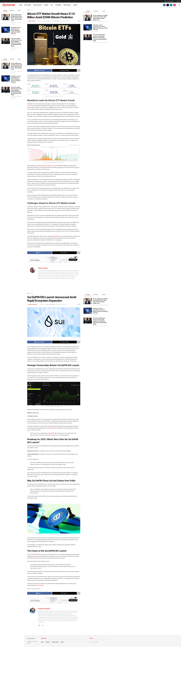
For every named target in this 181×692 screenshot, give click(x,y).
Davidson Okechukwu (32, 304)
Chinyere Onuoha (31, 21)
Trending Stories (56, 21)
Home (20, 5)
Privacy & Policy (55, 642)
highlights (56, 236)
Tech (51, 5)
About (42, 642)
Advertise (48, 642)
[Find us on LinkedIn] (171, 5)
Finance (46, 5)
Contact (62, 642)
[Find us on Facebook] (164, 5)
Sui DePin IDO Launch (35, 588)
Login (179, 1)
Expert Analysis (37, 5)
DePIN (51, 428)
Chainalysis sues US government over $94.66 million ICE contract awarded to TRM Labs (16, 30)
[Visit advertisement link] (53, 260)
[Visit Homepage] (8, 5)
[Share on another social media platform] (78, 70)
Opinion (75, 5)
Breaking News (52, 304)
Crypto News (27, 5)
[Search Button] (179, 5)
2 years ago (40, 21)
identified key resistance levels (48, 165)
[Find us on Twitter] (167, 5)
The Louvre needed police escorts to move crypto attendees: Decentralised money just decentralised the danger (100, 37)
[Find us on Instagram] (174, 5)
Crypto (32, 9)
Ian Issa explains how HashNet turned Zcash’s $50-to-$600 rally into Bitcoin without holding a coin (16, 17)
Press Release (67, 5)
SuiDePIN (51, 433)
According (29, 105)
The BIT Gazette (40, 585)
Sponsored (58, 5)
